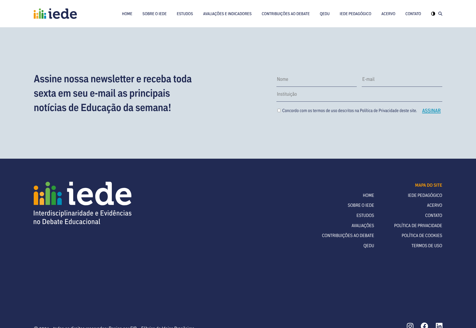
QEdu (325, 13)
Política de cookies (422, 235)
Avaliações (363, 225)
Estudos (185, 13)
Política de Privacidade (379, 110)
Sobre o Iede (155, 13)
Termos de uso (427, 245)
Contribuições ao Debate (286, 13)
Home (127, 13)
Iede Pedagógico (355, 13)
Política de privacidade (418, 225)
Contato (413, 13)
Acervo (388, 13)
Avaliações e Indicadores (227, 13)
